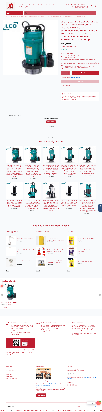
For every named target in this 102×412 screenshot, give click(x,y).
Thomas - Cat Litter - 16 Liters (85, 261)
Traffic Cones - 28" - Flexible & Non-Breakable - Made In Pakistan (55, 250)
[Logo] (10, 6)
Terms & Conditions (10, 371)
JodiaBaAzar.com (84, 406)
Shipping (63, 46)
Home (7, 16)
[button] (95, 6)
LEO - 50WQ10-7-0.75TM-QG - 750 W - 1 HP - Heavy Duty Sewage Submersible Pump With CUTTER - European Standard (69, 204)
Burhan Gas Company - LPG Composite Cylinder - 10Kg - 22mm (55, 239)
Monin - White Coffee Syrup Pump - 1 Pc (25, 239)
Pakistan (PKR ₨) (10, 406)
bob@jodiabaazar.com (81, 6)
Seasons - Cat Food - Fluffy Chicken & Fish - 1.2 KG (86, 250)
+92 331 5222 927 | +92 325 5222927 (77, 4)
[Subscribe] (94, 374)
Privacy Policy (9, 373)
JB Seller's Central (53, 383)
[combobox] (60, 13)
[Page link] (20, 343)
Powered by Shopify (92, 406)
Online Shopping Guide (11, 378)
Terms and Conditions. (75, 77)
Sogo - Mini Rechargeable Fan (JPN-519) (25, 261)
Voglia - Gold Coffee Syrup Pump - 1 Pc (25, 250)
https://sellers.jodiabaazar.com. (43, 385)
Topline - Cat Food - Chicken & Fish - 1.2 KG (86, 239)
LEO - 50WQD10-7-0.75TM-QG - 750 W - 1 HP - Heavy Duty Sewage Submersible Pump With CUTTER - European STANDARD (14, 204)
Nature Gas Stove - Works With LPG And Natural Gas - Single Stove (55, 261)
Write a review (51, 121)
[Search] (25, 13)
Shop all (7, 270)
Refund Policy (9, 374)
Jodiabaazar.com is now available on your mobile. (20, 350)
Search (7, 369)
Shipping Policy (9, 376)
